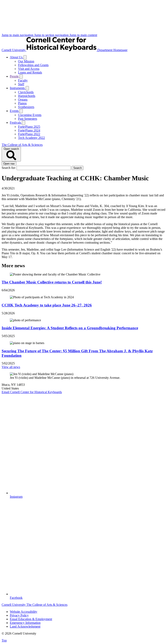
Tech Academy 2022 (31, 137)
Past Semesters (27, 118)
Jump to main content (83, 35)
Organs (22, 99)
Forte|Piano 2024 (29, 130)
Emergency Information (25, 622)
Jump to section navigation (51, 35)
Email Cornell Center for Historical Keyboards (32, 392)
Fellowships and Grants (33, 65)
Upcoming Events (29, 115)
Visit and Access (28, 68)
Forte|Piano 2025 (29, 126)
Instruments (18, 88)
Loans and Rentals (30, 72)
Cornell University (14, 50)
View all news (11, 367)
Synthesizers (26, 107)
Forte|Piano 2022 (29, 134)
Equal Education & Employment (31, 619)
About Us (16, 57)
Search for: (9, 167)
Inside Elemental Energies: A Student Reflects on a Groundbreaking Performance (70, 328)
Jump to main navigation (18, 35)
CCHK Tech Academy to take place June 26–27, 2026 (47, 305)
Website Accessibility (23, 611)
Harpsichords (26, 96)
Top (4, 640)
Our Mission (26, 61)
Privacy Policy (19, 615)
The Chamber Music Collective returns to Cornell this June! (52, 282)
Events (14, 111)
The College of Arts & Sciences (22, 144)
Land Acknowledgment (25, 626)
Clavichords (26, 92)
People (14, 76)
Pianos (22, 103)
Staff (21, 84)
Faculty (23, 80)
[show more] (25, 57)
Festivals (16, 122)
